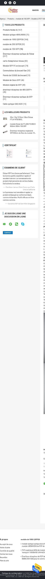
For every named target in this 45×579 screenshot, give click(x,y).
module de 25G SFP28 (12, 44)
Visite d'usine (5, 548)
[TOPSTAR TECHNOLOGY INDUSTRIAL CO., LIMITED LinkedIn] (10, 2)
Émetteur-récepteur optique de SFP (18, 97)
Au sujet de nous (6, 544)
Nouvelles (3, 557)
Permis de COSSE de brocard (15, 75)
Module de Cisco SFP (11, 80)
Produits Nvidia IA (10, 30)
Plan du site (4, 561)
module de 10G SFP (23, 19)
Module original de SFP (12, 85)
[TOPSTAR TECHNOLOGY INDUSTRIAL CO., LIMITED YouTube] (14, 2)
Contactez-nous (6, 554)
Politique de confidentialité (12, 573)
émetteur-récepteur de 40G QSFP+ (17, 90)
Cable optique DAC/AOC (13, 104)
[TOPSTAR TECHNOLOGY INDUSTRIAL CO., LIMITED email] (6, 224)
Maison (35, 10)
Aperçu (2, 19)
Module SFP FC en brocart (13, 66)
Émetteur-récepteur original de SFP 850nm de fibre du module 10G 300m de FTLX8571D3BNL (23, 133)
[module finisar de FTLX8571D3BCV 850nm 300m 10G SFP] (5, 125)
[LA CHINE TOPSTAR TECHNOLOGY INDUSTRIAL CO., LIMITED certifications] (9, 153)
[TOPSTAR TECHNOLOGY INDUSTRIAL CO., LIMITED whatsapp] (12, 224)
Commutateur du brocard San (15, 70)
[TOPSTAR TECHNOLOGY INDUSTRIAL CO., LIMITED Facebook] (5, 2)
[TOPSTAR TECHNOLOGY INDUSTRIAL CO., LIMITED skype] (24, 224)
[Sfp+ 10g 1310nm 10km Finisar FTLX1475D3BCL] (5, 118)
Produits (11, 19)
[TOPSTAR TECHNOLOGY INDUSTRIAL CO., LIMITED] (12, 10)
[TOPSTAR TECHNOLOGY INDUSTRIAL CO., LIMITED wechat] (18, 224)
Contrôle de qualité (7, 551)
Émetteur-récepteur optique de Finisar (18, 54)
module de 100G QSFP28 (13, 39)
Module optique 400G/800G (14, 35)
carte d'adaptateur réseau (13, 61)
